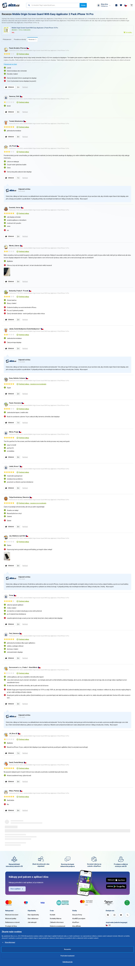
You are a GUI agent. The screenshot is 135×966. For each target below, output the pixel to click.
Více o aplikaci (15, 889)
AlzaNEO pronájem (78, 918)
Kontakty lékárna (55, 918)
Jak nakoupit (32, 922)
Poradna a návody (20, 39)
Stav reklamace (33, 918)
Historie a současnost (57, 926)
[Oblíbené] (121, 5)
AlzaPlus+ (75, 922)
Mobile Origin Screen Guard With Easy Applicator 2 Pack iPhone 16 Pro (52, 14)
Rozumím (67, 949)
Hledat (83, 5)
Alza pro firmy (77, 915)
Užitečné (11, 87)
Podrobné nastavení (67, 956)
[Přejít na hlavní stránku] (11, 5)
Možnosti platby (10, 918)
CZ (110, 925)
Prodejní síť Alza (11, 926)
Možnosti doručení (11, 915)
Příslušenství (7, 39)
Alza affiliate (76, 926)
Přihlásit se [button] (104, 6)
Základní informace (56, 922)
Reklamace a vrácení (12, 922)
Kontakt (52, 915)
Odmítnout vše (67, 962)
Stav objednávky (33, 915)
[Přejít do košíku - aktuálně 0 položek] (131, 5)
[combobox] (53, 5)
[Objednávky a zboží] (116, 5)
